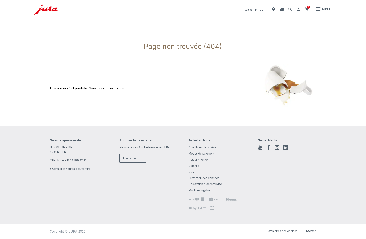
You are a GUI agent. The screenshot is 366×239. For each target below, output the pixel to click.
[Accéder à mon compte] (298, 9)
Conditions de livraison (203, 147)
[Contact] (281, 9)
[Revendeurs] (273, 9)
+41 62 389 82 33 (76, 160)
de (261, 9)
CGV (191, 171)
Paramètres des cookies (282, 231)
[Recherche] (290, 9)
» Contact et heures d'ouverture (70, 168)
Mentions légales (199, 190)
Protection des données (204, 177)
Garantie (194, 165)
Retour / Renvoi (198, 159)
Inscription (130, 158)
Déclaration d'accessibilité (205, 184)
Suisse (248, 9)
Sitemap (311, 231)
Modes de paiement (201, 153)
